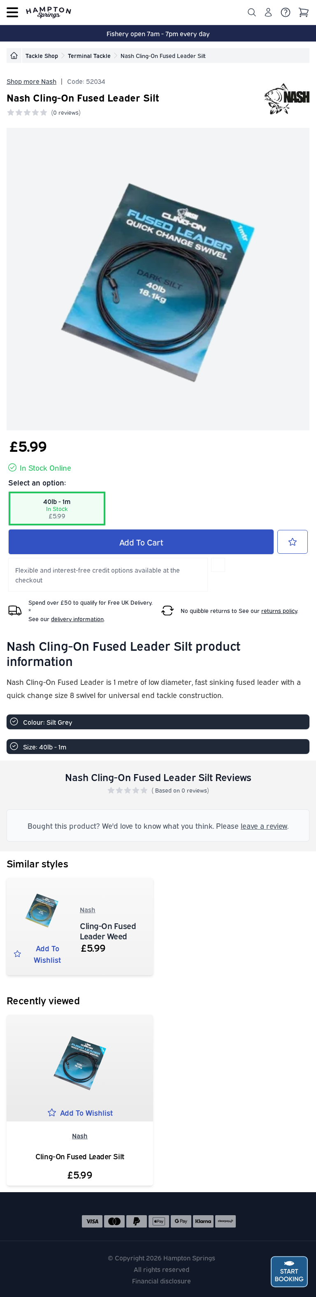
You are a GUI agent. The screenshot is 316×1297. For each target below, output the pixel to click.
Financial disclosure (161, 1280)
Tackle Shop (42, 55)
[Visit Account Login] (268, 12)
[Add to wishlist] (292, 542)
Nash (87, 909)
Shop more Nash (31, 81)
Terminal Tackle (89, 55)
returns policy (279, 610)
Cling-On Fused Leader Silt (79, 1156)
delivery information (77, 618)
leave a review (264, 825)
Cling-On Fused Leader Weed (108, 930)
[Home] (14, 55)
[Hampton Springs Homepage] (48, 12)
